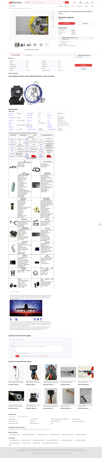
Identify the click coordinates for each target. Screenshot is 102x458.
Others (52, 423)
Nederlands (53, 450)
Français (35, 450)
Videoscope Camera (36, 443)
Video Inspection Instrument (80, 440)
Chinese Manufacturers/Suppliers (37, 449)
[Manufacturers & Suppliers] (14, 2)
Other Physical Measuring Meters (28, 434)
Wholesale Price (52, 449)
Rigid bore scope (33, 421)
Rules (93, 6)
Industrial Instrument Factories (38, 440)
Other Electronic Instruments (41, 434)
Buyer (66, 6)
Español (27, 450)
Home (9, 8)
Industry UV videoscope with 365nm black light (59, 419)
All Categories (12, 6)
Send (17, 356)
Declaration (63, 453)
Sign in (92, 3)
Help (72, 6)
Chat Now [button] (86, 23)
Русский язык (40, 450)
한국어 (61, 450)
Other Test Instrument (29, 8)
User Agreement (57, 453)
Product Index (71, 449)
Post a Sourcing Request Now (41, 356)
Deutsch (49, 450)
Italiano (45, 450)
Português (31, 450)
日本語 (64, 450)
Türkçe (74, 450)
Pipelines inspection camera (13, 423)
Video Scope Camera (26, 443)
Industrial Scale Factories (26, 440)
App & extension (79, 6)
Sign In (60, 45)
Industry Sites (58, 449)
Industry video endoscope (34, 423)
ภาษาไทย (70, 450)
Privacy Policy (68, 453)
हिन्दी (67, 450)
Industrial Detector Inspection (14, 443)
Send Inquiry (66, 23)
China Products (27, 449)
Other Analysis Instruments (14, 434)
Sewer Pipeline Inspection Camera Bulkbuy (50, 443)
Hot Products (22, 449)
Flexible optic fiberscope (12, 421)
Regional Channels (65, 449)
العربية (57, 450)
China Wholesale (46, 449)
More (9, 445)
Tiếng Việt (78, 450)
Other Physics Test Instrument (67, 434)
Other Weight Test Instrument (81, 434)
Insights (81, 449)
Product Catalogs (25, 416)
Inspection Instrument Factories (52, 440)
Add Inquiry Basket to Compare (32, 49)
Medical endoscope (12, 419)
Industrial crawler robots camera (78, 421)
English (23, 450)
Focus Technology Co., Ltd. (43, 453)
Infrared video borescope (55, 421)
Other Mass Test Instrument (54, 434)
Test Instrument (22, 8)
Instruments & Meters (15, 8)
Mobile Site (76, 449)
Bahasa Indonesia (84, 450)
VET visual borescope (34, 419)
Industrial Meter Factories (14, 440)
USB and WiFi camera (76, 419)
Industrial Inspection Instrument (67, 440)
